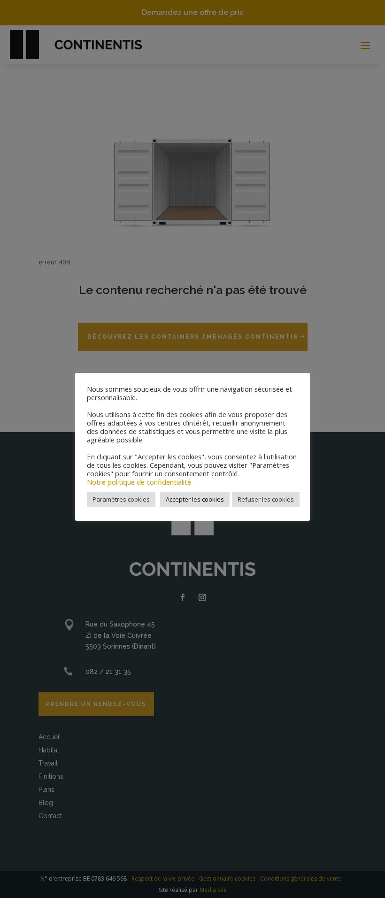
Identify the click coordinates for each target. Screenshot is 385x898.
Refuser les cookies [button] (266, 499)
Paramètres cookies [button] (121, 499)
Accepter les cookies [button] (195, 499)
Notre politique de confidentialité (139, 482)
